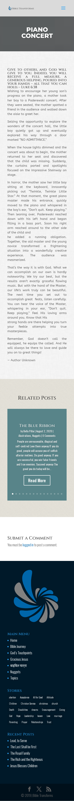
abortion (12, 697)
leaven (40, 716)
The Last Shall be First (23, 746)
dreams (35, 709)
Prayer (24, 722)
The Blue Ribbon (37, 425)
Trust (49, 722)
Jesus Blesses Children (23, 765)
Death (11, 709)
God (10, 716)
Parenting (13, 722)
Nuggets (36, 436)
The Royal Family (20, 753)
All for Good (38, 697)
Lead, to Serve (18, 740)
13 (54, 494)
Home (13, 640)
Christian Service (28, 703)
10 (44, 494)
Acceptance (24, 697)
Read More (37, 480)
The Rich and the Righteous (26, 759)
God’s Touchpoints (21, 652)
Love (48, 716)
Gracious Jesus (19, 659)
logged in (28, 544)
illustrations (24, 436)
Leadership (29, 716)
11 (47, 494)
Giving (62, 709)
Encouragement (48, 709)
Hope (18, 716)
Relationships (37, 722)
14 (58, 494)
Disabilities (23, 709)
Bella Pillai (28, 431)
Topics (14, 677)
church (55, 703)
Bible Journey (17, 646)
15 (61, 494)
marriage (58, 716)
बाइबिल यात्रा (18, 665)
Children (13, 703)
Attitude (50, 697)
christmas (43, 703)
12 (51, 494)
